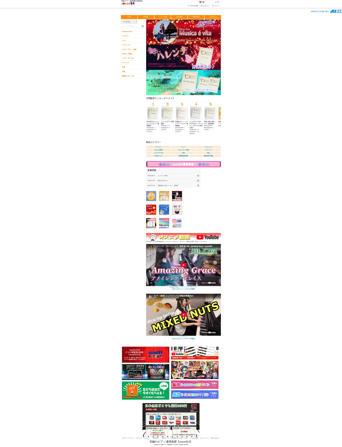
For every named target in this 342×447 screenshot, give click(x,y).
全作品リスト (159, 156)
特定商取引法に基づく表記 (179, 438)
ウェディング (126, 45)
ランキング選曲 (162, 17)
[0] (200, 2)
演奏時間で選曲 (208, 156)
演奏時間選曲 (196, 17)
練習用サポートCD (128, 76)
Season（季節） (127, 54)
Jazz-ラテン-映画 (183, 150)
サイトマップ (204, 438)
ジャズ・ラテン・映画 (129, 49)
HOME (129, 17)
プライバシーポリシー (143, 438)
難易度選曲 (179, 17)
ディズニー (125, 36)
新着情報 (145, 17)
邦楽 (123, 67)
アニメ (124, 40)
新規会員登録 (194, 5)
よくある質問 (194, 438)
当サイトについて (128, 438)
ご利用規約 (155, 438)
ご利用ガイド (164, 438)
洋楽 (123, 71)
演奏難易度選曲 (183, 156)
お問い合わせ (214, 438)
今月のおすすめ (127, 31)
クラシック (125, 62)
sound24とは (213, 17)
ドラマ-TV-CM (158, 153)
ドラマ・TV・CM (127, 58)
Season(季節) (158, 150)
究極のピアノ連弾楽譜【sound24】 (171, 441)
